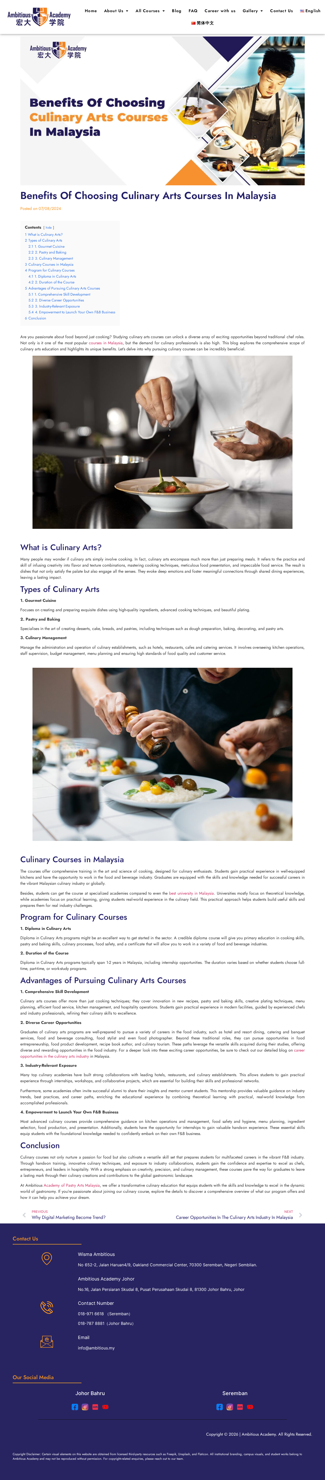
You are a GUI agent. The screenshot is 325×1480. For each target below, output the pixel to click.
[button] (116, 11)
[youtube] (105, 1407)
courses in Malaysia (106, 343)
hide (49, 227)
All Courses (148, 11)
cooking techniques (161, 565)
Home (91, 11)
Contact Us (281, 11)
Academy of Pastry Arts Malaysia (72, 1185)
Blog (177, 11)
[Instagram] (85, 1407)
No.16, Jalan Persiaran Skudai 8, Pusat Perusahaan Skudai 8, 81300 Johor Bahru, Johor (161, 1289)
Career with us (220, 11)
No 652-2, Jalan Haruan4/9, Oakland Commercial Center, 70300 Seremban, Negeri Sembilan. (167, 1264)
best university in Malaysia (191, 893)
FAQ (193, 11)
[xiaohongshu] (95, 1407)
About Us (114, 11)
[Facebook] (219, 1407)
